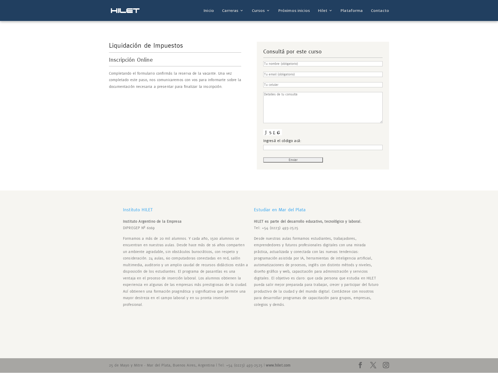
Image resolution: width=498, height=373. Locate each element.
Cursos (258, 11)
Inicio (209, 11)
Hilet (322, 11)
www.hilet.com (278, 365)
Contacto (380, 11)
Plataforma (352, 11)
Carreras (230, 11)
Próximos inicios (294, 11)
